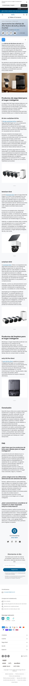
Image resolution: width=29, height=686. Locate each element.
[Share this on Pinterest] (11, 33)
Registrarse (14, 569)
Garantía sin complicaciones (11, 606)
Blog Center (9, 21)
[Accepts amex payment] (3, 627)
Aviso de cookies (22, 680)
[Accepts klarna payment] (16, 630)
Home (3, 21)
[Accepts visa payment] (13, 630)
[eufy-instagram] (3, 656)
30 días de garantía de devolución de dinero (15, 603)
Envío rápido (7, 601)
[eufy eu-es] (12, 14)
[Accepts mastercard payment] (23, 627)
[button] (26, 2)
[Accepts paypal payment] (3, 630)
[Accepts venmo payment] (10, 630)
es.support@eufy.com (9, 592)
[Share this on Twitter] (3, 33)
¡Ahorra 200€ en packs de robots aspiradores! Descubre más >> (14, 11)
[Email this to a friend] (15, 33)
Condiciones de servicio (9, 680)
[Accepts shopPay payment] (6, 630)
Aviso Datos (14, 682)
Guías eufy (15, 21)
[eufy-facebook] (6, 656)
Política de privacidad (9, 678)
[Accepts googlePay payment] (16, 627)
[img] (20, 627)
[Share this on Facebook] (7, 33)
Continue (24, 5)
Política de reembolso (14, 676)
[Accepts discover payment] (13, 627)
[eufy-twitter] (8, 656)
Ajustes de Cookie (21, 678)
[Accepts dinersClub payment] (10, 627)
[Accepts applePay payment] (6, 627)
